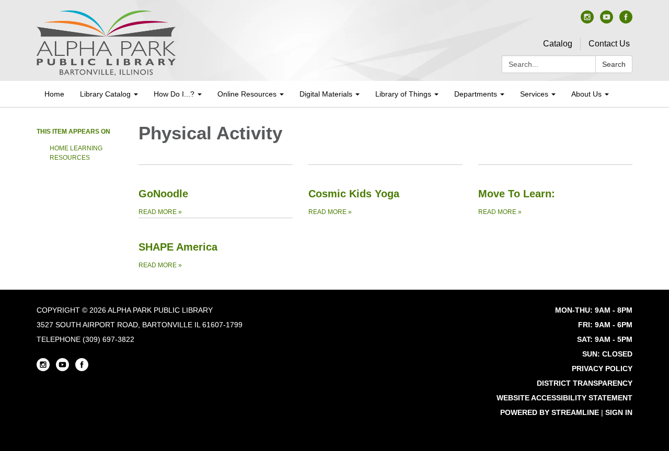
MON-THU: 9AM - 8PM (593, 310)
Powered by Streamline (549, 412)
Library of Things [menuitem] (403, 94)
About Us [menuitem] (586, 94)
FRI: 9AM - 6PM (605, 325)
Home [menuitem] (54, 94)
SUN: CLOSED (607, 354)
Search (614, 64)
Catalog (557, 43)
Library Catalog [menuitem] (105, 94)
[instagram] (587, 20)
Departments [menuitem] (475, 94)
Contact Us (609, 43)
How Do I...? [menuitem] (174, 94)
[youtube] (606, 20)
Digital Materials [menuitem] (325, 94)
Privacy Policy (602, 368)
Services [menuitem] (534, 94)
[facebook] (625, 20)
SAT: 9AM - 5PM (604, 339)
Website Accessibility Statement (564, 398)
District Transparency (584, 383)
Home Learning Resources (76, 153)
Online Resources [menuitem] (246, 94)
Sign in (618, 412)
